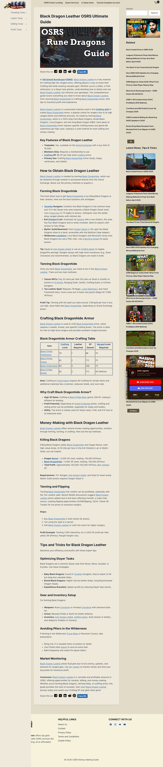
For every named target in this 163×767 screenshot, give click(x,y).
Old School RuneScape (53, 79)
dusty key (55, 213)
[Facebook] (111, 724)
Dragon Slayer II (81, 229)
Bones (55, 458)
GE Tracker (74, 667)
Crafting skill (102, 109)
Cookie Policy (64, 740)
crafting (81, 155)
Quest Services (72, 3)
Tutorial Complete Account (108, 3)
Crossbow (65, 607)
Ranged (101, 344)
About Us (62, 724)
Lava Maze (73, 633)
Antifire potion (88, 249)
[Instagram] (115, 724)
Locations (61, 235)
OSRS (69, 79)
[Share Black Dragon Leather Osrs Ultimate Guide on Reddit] (69, 72)
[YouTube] (125, 724)
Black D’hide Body (49, 366)
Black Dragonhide (62, 99)
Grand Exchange (84, 145)
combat (105, 465)
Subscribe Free (147, 382)
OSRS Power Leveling (53, 3)
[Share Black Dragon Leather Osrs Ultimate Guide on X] (60, 72)
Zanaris (80, 219)
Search (129, 9)
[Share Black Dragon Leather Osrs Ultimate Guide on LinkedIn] (65, 72)
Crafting (48, 155)
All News (133, 411)
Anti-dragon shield (64, 617)
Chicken (52, 219)
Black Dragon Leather (84, 79)
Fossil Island (63, 381)
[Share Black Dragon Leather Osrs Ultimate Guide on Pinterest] (74, 72)
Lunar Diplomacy (89, 289)
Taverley (48, 206)
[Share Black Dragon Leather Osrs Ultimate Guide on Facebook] (56, 72)
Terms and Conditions (68, 736)
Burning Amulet (91, 239)
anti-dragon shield (62, 249)
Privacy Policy (64, 732)
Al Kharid (58, 282)
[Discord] (120, 724)
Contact (62, 728)
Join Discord (147, 388)
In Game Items (88, 3)
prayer (64, 647)
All (131, 141)
